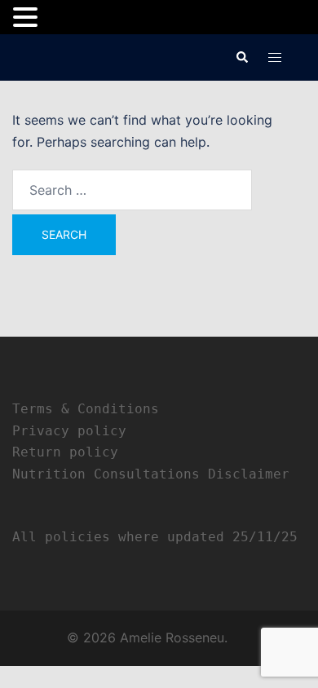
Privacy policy (69, 431)
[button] (241, 57)
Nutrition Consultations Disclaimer (150, 474)
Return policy (65, 452)
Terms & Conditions (85, 409)
